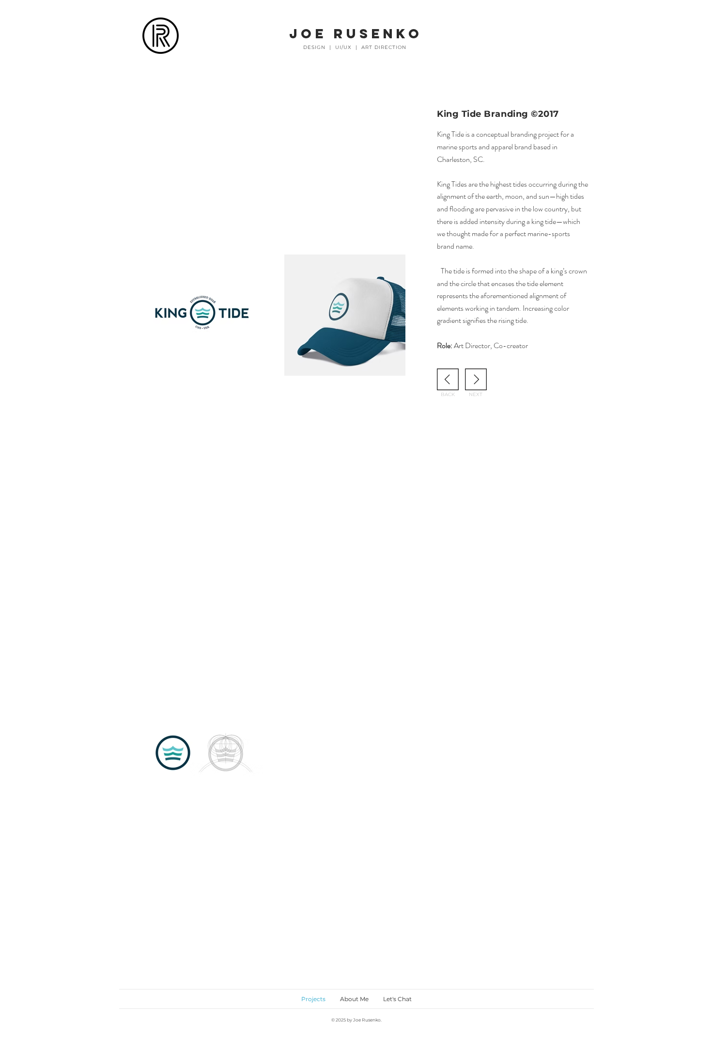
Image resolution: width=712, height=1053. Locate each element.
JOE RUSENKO (355, 33)
